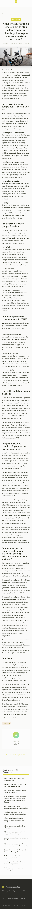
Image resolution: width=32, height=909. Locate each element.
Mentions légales (13, 898)
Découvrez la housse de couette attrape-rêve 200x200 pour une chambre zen (14, 820)
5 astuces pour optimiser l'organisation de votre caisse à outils (16, 839)
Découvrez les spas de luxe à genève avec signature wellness (15, 833)
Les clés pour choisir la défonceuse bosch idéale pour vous (15, 863)
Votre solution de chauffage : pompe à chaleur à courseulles (15, 791)
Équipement (11, 14)
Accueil (4, 14)
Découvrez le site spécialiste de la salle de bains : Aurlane (14, 827)
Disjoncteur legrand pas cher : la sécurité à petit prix (14, 869)
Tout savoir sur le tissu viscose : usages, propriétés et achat (14, 857)
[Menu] (16, 5)
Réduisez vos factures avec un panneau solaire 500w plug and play (15, 813)
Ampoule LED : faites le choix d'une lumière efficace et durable (15, 785)
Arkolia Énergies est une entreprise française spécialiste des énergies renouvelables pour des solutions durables (15, 799)
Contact (22, 898)
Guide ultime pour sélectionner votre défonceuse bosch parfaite (15, 851)
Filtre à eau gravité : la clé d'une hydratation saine (14, 779)
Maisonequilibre (13, 886)
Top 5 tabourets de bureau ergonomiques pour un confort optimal (16, 807)
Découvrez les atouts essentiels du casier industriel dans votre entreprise (16, 845)
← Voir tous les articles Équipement (13, 755)
